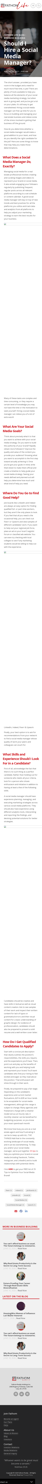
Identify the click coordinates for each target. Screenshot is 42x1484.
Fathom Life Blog (14, 35)
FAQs (6, 1425)
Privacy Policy (28, 1475)
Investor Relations (11, 1447)
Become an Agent (11, 1419)
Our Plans (8, 1422)
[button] (33, 5)
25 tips (33, 1151)
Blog (5, 1436)
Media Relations (10, 1450)
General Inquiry (10, 1453)
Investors (8, 1439)
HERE (10, 1169)
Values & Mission (11, 1433)
